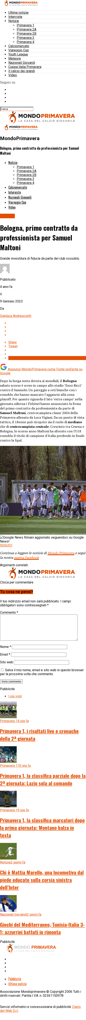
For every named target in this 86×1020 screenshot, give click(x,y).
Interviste (15, 17)
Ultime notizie (18, 13)
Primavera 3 (25, 38)
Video (12, 75)
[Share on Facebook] (47, 323)
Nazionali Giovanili (21, 63)
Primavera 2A (26, 29)
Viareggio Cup (18, 50)
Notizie (13, 21)
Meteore (14, 58)
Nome (5, 647)
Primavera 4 (25, 42)
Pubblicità (14, 978)
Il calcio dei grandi (21, 71)
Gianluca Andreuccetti (15, 316)
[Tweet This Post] (47, 327)
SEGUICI (6, 545)
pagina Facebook (26, 557)
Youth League (18, 54)
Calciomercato (18, 46)
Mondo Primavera (61, 553)
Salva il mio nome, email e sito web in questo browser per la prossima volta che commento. (42, 672)
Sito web (6, 662)
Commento (9, 612)
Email (5, 654)
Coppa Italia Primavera (24, 67)
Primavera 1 (25, 25)
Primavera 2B (26, 34)
